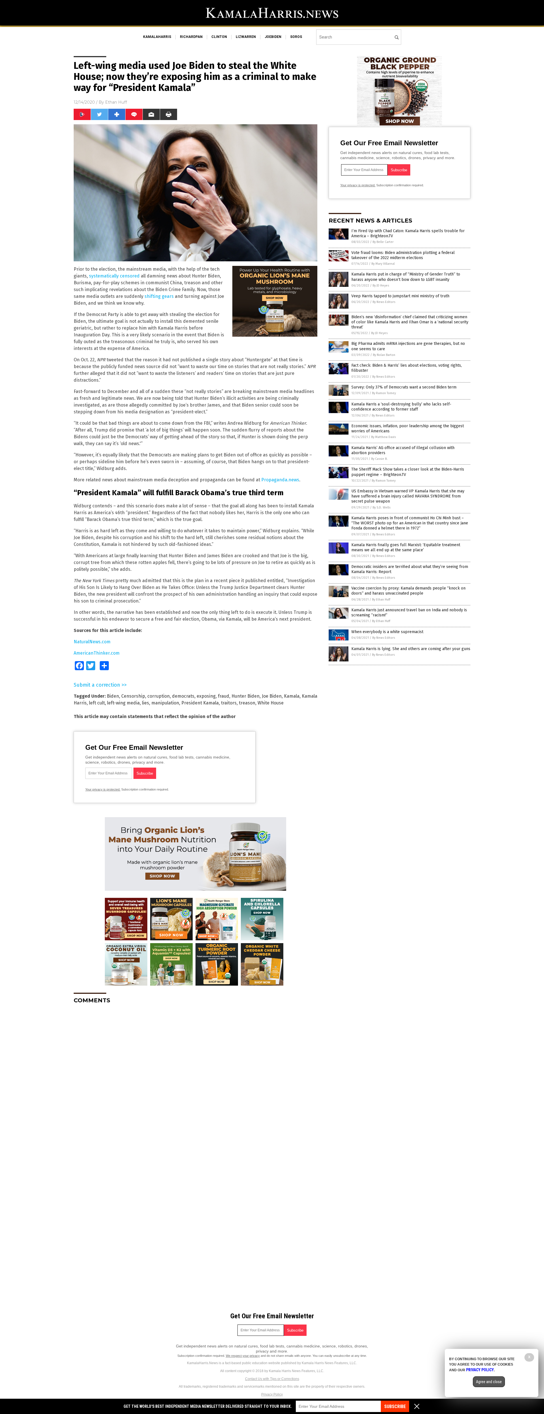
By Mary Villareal (383, 264)
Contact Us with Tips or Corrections (272, 1379)
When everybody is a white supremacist (387, 631)
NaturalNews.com (92, 641)
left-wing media (123, 703)
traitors (229, 703)
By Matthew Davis (383, 437)
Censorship (133, 696)
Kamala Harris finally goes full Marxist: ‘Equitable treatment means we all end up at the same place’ (405, 547)
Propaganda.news (280, 479)
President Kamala (200, 703)
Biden (113, 696)
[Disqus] (195, 1079)
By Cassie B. (379, 459)
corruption (158, 696)
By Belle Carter (383, 242)
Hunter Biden (245, 696)
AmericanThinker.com (97, 653)
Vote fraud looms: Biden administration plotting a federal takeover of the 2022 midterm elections (403, 255)
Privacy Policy (272, 1394)
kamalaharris (157, 37)
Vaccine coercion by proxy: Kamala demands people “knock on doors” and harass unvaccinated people (408, 591)
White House (271, 703)
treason (247, 703)
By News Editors (384, 302)
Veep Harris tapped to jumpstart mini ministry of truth (400, 296)
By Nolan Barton (384, 355)
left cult (97, 703)
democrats (183, 696)
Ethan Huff (116, 102)
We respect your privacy (243, 1355)
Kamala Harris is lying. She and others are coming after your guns (410, 648)
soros (296, 37)
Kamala (291, 696)
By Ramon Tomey (384, 393)
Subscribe (395, 1406)
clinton (219, 37)
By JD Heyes (381, 285)
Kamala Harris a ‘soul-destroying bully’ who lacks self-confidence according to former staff (401, 407)
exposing (206, 696)
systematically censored (114, 276)
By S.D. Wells (381, 507)
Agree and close (489, 1381)
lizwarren (246, 37)
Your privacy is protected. (102, 789)
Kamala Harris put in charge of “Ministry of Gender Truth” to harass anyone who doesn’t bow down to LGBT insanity (405, 277)
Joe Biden (272, 696)
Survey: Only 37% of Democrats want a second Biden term (403, 387)
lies (145, 703)
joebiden (273, 37)
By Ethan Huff (381, 599)
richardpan (191, 37)
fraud (223, 696)
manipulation (165, 703)
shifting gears (159, 296)
